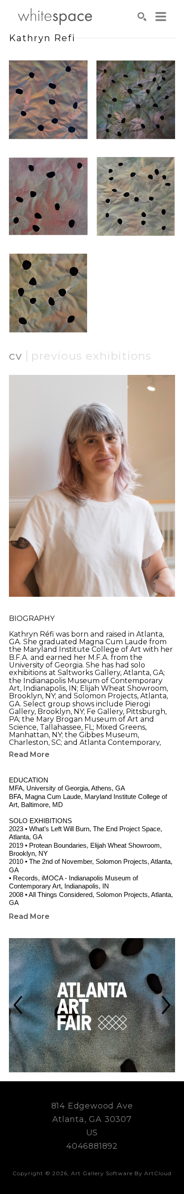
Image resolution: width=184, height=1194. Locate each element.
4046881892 (92, 1146)
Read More (29, 754)
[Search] (142, 16)
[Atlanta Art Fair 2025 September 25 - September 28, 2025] (92, 1005)
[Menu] (160, 16)
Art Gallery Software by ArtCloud (121, 1173)
